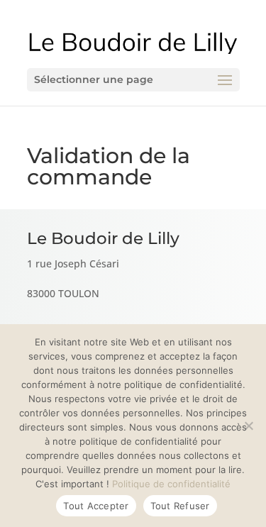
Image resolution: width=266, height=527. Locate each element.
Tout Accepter (95, 505)
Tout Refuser (180, 505)
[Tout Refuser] (248, 425)
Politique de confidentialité (171, 483)
